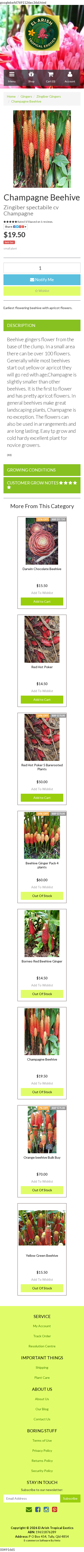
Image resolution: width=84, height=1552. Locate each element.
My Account (42, 1326)
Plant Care (42, 1378)
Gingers (26, 96)
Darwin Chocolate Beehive (42, 569)
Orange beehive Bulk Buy (42, 1157)
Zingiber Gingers (48, 96)
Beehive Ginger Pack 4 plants (42, 865)
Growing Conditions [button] (31, 469)
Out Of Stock (42, 896)
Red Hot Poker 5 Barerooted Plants (42, 767)
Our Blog (42, 1409)
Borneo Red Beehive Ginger (42, 961)
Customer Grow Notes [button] (33, 482)
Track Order (42, 1336)
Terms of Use (42, 1440)
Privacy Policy (42, 1450)
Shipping (42, 1367)
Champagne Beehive (26, 101)
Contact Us (42, 1419)
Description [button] (21, 325)
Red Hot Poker (42, 667)
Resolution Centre (42, 1346)
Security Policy (42, 1471)
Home (11, 96)
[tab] (42, 325)
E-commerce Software (37, 1540)
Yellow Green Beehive (42, 1255)
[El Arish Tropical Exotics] (42, 34)
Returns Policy (42, 1461)
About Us (42, 1399)
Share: (9, 226)
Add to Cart (42, 601)
